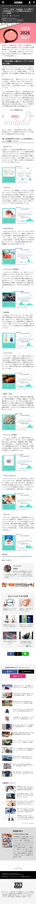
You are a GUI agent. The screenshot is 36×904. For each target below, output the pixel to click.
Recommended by (22, 646)
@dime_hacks (19, 676)
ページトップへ (18, 868)
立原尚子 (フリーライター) (9, 18)
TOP (3, 5)
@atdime (11, 671)
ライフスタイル (9, 5)
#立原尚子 (20, 20)
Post (18, 654)
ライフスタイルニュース (20, 5)
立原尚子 (15, 568)
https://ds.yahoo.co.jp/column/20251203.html (17, 556)
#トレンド (12, 20)
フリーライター (17, 566)
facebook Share (10, 654)
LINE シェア (25, 654)
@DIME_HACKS (27, 671)
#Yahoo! (5, 20)
